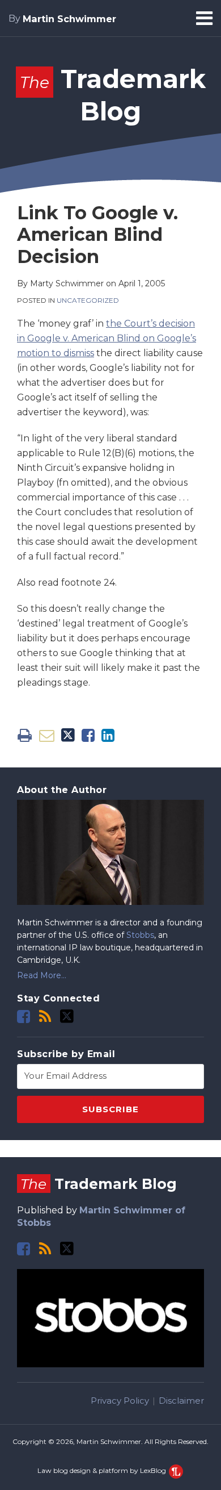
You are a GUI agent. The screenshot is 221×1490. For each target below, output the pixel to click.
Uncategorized (88, 300)
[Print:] (25, 735)
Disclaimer (181, 1400)
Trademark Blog (98, 1183)
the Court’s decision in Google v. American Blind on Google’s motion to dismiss (106, 338)
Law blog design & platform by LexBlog (102, 1470)
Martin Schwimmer (69, 18)
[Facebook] (23, 1016)
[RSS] (45, 1016)
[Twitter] (67, 1016)
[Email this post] (46, 735)
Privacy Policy (120, 1400)
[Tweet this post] (68, 735)
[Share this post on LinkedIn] (107, 735)
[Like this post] (88, 735)
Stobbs (140, 935)
